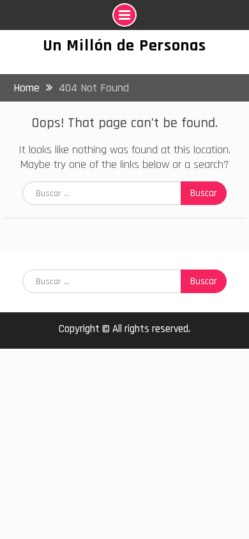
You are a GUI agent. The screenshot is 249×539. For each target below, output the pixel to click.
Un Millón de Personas (124, 45)
